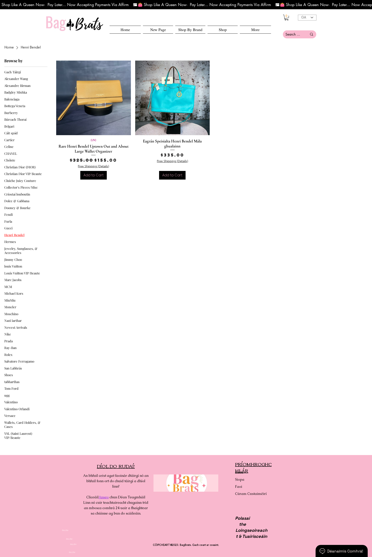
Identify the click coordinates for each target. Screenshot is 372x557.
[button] (222, 30)
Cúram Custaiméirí (250, 493)
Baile (239, 472)
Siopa (239, 479)
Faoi (238, 486)
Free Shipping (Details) (93, 166)
